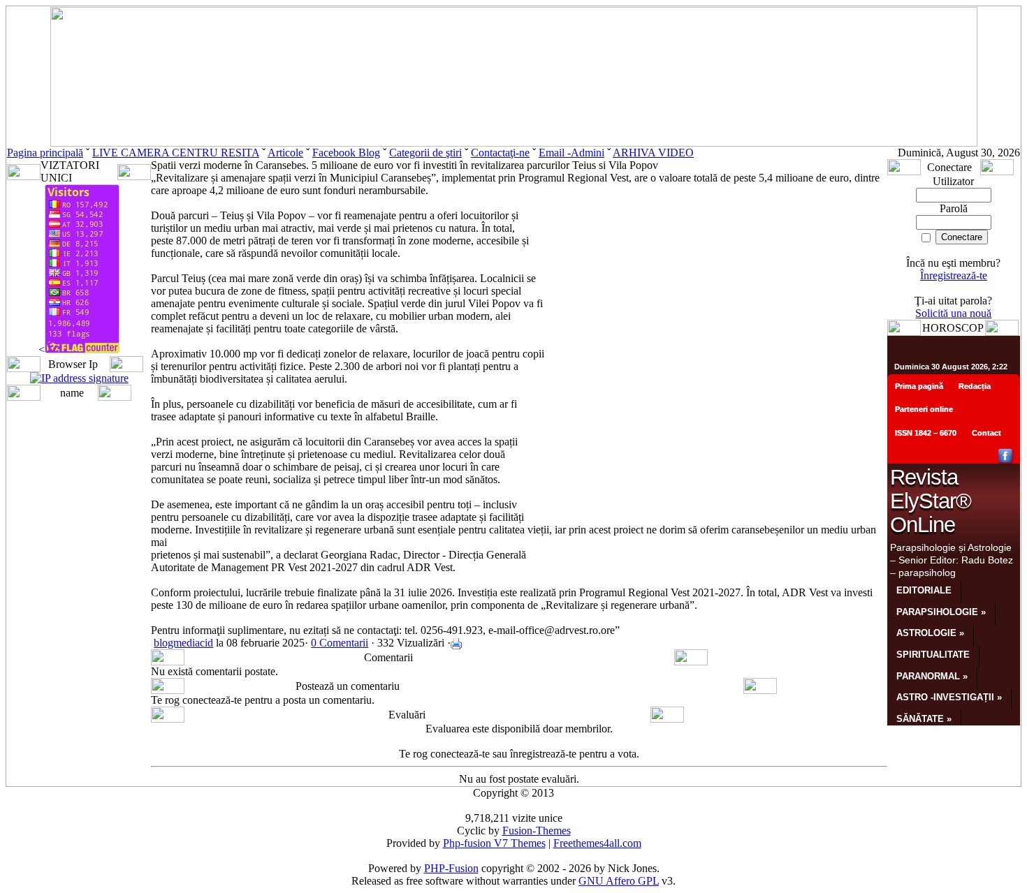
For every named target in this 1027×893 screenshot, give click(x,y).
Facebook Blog (346, 152)
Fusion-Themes (536, 830)
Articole (285, 152)
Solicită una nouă (953, 313)
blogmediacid (183, 643)
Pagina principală (45, 152)
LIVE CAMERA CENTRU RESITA (175, 152)
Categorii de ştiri (425, 152)
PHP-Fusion (451, 868)
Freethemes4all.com (597, 843)
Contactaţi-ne (500, 152)
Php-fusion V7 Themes (494, 843)
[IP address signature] (79, 378)
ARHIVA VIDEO (653, 152)
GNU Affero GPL (618, 881)
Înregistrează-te (953, 275)
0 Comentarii (339, 643)
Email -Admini (571, 152)
